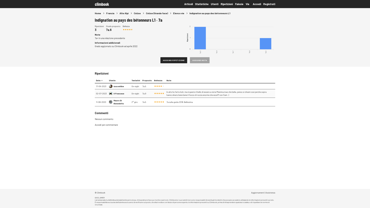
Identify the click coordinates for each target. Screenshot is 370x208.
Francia (110, 13)
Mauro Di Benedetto (119, 102)
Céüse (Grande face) (157, 13)
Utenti (214, 4)
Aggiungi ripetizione (174, 60)
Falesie (239, 4)
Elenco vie (178, 13)
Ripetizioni (227, 4)
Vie (247, 4)
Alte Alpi (124, 13)
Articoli (188, 4)
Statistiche (202, 4)
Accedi (257, 4)
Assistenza (270, 192)
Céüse (137, 13)
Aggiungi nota (199, 60)
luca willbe (119, 86)
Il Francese (119, 93)
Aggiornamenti (257, 192)
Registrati (269, 4)
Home (98, 13)
